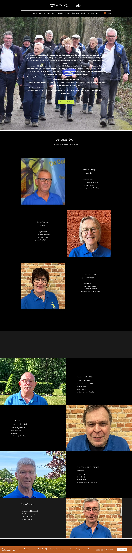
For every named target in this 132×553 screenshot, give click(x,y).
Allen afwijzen (110, 550)
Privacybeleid (11, 551)
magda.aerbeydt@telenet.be (42, 240)
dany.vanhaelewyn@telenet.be (87, 482)
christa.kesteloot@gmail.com (90, 291)
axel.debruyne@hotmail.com (86, 392)
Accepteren (122, 550)
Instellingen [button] (99, 550)
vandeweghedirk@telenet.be (89, 188)
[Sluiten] (130, 549)
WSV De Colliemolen (66, 5)
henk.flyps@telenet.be (18, 436)
